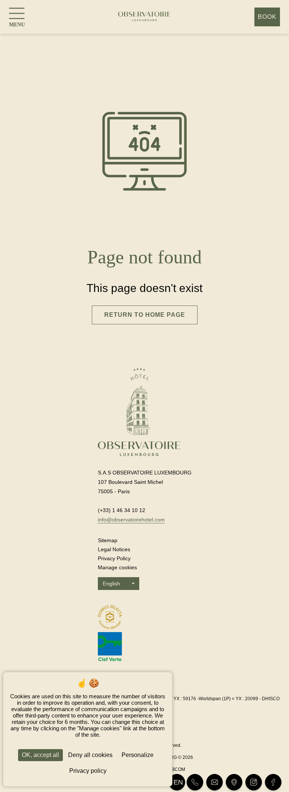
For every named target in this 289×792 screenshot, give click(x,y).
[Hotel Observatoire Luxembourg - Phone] (195, 782)
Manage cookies (117, 567)
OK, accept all (40, 755)
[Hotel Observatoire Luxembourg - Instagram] (253, 782)
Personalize (138, 755)
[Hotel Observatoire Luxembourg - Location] (234, 782)
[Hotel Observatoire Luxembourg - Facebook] (273, 782)
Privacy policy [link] (87, 771)
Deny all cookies (90, 755)
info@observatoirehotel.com (131, 520)
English (111, 584)
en (178, 782)
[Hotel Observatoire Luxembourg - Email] (214, 782)
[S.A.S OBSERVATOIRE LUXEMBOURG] (144, 17)
